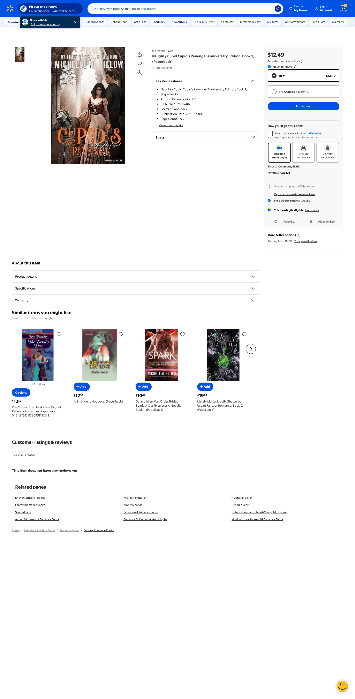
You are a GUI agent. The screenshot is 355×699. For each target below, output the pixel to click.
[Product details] (253, 276)
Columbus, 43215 (288, 166)
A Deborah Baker (242, 497)
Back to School (95, 21)
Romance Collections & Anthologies (145, 519)
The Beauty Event (204, 21)
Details (305, 200)
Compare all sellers (305, 241)
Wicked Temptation (135, 497)
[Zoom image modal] (139, 72)
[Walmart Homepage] (10, 8)
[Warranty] (253, 300)
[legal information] (300, 61)
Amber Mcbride (132, 504)
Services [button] (41, 22)
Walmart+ (338, 21)
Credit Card (318, 21)
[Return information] (294, 66)
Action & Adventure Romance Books (37, 519)
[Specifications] (253, 288)
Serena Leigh (23, 512)
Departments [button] (15, 22)
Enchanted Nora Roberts (30, 497)
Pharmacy (158, 21)
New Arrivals (179, 21)
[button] (299, 8)
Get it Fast (140, 21)
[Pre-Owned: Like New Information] (308, 91)
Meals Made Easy (250, 21)
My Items (272, 21)
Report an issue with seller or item (294, 194)
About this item (26, 263)
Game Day (227, 21)
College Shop (119, 21)
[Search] (278, 8)
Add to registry (326, 221)
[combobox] (185, 8)
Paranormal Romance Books (140, 512)
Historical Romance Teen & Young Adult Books (259, 512)
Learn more (312, 210)
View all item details (171, 125)
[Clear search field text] (268, 8)
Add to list (288, 221)
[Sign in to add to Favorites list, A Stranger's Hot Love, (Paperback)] (121, 334)
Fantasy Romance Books (30, 504)
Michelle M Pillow (162, 50)
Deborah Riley (240, 504)
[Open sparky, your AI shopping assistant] (342, 686)
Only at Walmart (295, 21)
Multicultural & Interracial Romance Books (257, 519)
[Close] (76, 22)
